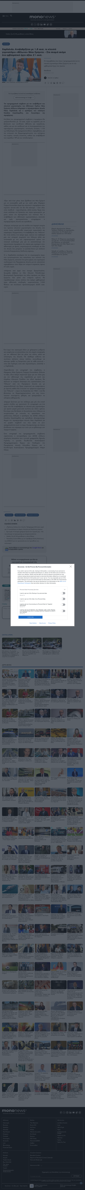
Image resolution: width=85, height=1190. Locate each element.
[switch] (63, 593)
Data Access (42, 623)
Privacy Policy (52, 623)
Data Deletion (33, 623)
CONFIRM (30, 617)
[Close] (71, 567)
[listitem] (42, 589)
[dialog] (42, 595)
